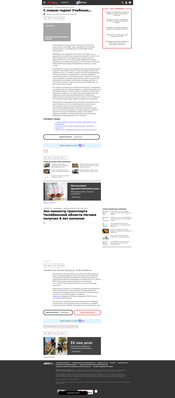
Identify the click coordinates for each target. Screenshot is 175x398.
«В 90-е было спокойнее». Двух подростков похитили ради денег (120, 236)
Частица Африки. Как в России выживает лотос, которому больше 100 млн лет (120, 225)
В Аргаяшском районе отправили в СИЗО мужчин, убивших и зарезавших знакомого (117, 43)
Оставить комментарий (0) (87, 312)
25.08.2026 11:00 (47, 208)
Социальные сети (122, 362)
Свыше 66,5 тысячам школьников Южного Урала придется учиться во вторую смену (89, 165)
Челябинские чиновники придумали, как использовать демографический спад (59, 165)
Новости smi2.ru (49, 203)
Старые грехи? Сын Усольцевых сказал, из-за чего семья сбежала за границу (120, 213)
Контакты (112, 362)
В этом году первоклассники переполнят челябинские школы (60, 170)
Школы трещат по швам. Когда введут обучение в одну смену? (89, 170)
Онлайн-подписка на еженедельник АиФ (83, 362)
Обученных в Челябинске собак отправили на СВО (117, 35)
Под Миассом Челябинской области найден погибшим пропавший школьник (117, 13)
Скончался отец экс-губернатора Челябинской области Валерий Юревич (117, 21)
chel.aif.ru (77, 283)
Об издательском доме (62, 362)
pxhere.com (46, 261)
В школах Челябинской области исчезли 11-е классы (60, 176)
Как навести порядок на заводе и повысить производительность (117, 28)
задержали (56, 296)
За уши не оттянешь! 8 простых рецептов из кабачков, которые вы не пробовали (121, 231)
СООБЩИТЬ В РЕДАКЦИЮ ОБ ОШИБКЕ (103, 366)
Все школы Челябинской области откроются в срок (76, 130)
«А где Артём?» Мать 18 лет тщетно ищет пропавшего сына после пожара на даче (120, 243)
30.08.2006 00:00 (48, 7)
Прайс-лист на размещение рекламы (66, 364)
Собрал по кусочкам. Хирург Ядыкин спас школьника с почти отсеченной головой (120, 219)
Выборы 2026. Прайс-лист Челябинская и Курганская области (73, 366)
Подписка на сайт (102, 362)
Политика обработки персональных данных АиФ (93, 364)
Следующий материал (73, 393)
